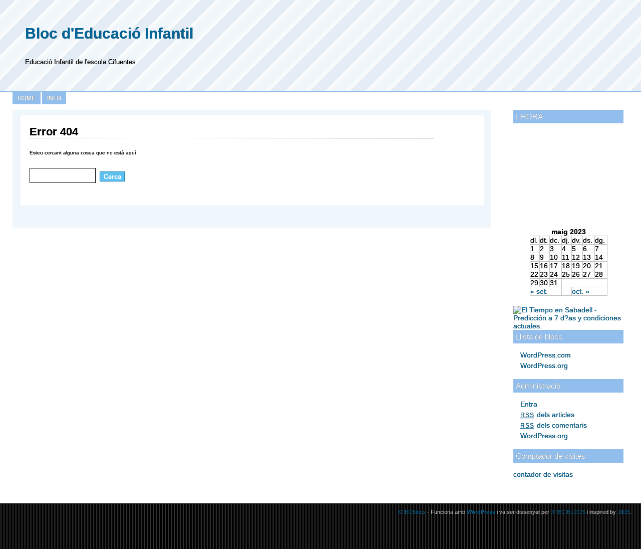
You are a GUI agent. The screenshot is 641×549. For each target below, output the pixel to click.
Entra (528, 404)
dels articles (547, 415)
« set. (539, 291)
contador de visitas (543, 474)
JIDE (623, 512)
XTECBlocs (412, 512)
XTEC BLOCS (568, 512)
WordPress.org (544, 365)
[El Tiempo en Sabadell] (568, 326)
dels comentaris (553, 425)
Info (54, 98)
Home (27, 98)
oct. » (580, 291)
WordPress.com (545, 355)
